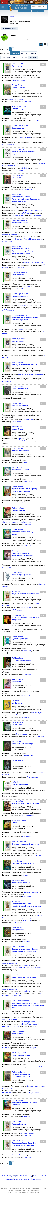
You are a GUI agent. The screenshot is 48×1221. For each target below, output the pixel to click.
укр (16, 1176)
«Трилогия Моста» (18, 1155)
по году (15, 57)
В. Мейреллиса (18, 215)
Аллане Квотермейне (10, 234)
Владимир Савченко (19, 272)
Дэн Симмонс (17, 427)
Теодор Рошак (17, 679)
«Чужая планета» (24, 306)
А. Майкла (26, 965)
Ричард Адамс (17, 85)
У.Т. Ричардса (27, 213)
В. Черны (33, 1048)
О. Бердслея (17, 922)
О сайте (5, 1176)
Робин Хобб (16, 701)
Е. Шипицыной (26, 968)
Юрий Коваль (17, 861)
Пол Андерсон (17, 1122)
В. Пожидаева (35, 215)
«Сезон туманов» (24, 137)
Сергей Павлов (17, 64)
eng (10, 1176)
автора (25, 875)
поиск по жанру (25, 11)
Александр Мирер (19, 339)
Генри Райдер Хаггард (20, 220)
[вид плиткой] (41, 44)
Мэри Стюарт (17, 592)
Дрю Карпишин (17, 551)
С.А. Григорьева (19, 80)
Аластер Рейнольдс (19, 106)
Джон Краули (17, 467)
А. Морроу (17, 968)
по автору (33, 53)
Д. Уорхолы (26, 651)
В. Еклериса (26, 101)
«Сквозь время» (21, 734)
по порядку (15, 53)
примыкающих (26, 918)
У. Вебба (25, 168)
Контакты (36, 1176)
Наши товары (36, 1179)
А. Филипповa (18, 422)
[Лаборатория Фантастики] (11, 7)
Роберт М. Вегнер (18, 1072)
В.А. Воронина (27, 897)
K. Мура (37, 120)
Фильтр (33, 57)
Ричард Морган (18, 761)
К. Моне (42, 1067)
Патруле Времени (27, 1133)
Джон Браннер (17, 742)
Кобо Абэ (15, 782)
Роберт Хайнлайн (18, 487)
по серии (23, 57)
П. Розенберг (18, 170)
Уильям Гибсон (17, 1141)
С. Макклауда (27, 189)
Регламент (24, 1176)
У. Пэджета (17, 239)
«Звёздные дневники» (31, 892)
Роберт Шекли (17, 403)
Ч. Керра (25, 239)
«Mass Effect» (7, 567)
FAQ (30, 1176)
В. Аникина (26, 462)
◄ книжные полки (9, 28)
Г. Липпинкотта (28, 482)
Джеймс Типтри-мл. (19, 842)
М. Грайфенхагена (36, 239)
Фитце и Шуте (36, 713)
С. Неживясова (27, 756)
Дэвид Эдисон (17, 448)
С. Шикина (26, 78)
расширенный (38, 11)
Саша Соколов (17, 386)
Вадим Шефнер (18, 615)
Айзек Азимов (17, 927)
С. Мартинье (39, 736)
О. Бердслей (17, 610)
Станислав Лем (18, 880)
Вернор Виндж (17, 722)
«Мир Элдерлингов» (23, 715)
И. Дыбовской (34, 1093)
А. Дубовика (26, 837)
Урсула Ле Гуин (18, 363)
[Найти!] (44, 7)
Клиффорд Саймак (19, 820)
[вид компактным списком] (45, 44)
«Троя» (20, 439)
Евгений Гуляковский (20, 126)
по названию (6, 57)
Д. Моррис (26, 717)
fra (14, 1176)
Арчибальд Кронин (19, 1053)
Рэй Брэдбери (17, 658)
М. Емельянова (32, 777)
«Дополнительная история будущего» (16, 522)
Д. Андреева (26, 441)
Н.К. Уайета (26, 608)
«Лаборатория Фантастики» (29, 1193)
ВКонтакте (18, 1179)
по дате (24, 53)
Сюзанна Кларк (18, 149)
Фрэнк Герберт (17, 572)
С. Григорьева (27, 420)
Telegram (26, 1179)
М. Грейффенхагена (29, 1022)
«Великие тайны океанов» (33, 211)
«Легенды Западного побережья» (31, 374)
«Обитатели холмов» (15, 99)
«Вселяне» (22, 329)
